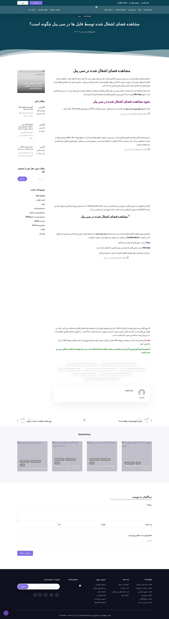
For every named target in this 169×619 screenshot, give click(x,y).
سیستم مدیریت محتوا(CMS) (35, 217)
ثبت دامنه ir (125, 588)
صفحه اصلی (148, 9)
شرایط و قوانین (100, 584)
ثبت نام (36, 3)
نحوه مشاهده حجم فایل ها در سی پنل (84, 373)
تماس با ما (32, 9)
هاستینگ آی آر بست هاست (76, 615)
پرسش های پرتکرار (99, 588)
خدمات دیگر (109, 9)
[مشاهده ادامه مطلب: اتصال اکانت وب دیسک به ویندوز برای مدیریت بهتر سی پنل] (40, 128)
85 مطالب (141, 398)
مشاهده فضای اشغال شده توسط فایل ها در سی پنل (100, 368)
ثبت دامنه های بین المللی (120, 592)
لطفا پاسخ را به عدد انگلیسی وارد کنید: (140, 535)
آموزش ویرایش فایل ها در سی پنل (25, 108)
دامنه (139, 9)
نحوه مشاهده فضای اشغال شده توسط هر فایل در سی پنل (101, 378)
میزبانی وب (132, 9)
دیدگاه (149, 505)
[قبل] (84, 420)
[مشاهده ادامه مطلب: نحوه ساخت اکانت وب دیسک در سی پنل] (40, 150)
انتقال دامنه (125, 595)
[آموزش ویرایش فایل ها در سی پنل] (32, 456)
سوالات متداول (55, 9)
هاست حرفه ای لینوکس (144, 588)
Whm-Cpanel (87, 16)
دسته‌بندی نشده (39, 208)
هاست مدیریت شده (145, 602)
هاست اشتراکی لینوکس (144, 584)
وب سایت (148, 524)
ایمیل (103, 524)
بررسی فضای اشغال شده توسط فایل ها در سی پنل (81, 363)
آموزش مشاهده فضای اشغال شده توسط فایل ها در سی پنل (118, 363)
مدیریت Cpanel (39, 221)
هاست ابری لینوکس (145, 592)
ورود (22, 3)
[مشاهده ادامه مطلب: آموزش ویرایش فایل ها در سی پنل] (40, 110)
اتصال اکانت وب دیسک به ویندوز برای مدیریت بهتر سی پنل (25, 127)
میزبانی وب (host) (38, 225)
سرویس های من (134, 3)
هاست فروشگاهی (146, 599)
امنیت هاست (40, 200)
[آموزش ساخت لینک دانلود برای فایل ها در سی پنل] (137, 456)
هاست (79, 16)
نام (59, 524)
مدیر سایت (91, 32)
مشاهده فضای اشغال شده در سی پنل (69, 368)
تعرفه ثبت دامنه (123, 584)
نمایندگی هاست (120, 9)
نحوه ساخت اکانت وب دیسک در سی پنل (25, 148)
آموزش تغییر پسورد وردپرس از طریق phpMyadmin (32, 86)
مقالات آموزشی (43, 9)
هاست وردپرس (146, 595)
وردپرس (42, 233)
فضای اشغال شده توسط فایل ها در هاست (132, 368)
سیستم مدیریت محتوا (37, 212)
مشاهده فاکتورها (100, 602)
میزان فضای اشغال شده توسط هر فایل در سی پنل (115, 373)
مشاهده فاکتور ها (122, 3)
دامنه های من (145, 3)
